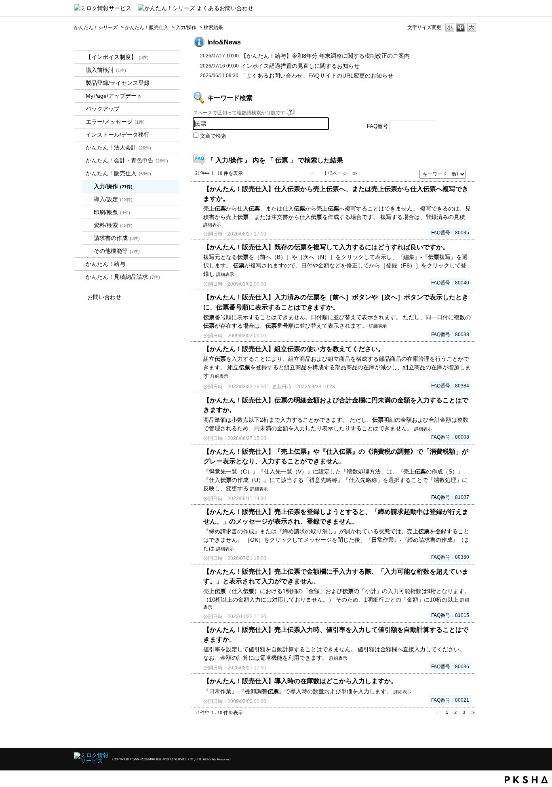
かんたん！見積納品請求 (123, 277)
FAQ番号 (377, 126)
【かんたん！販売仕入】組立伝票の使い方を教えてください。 (293, 348)
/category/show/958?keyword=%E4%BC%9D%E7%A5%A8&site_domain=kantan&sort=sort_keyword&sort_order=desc (80, 160)
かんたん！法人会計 (118, 147)
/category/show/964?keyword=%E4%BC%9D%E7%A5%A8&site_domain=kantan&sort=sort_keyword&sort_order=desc (80, 173)
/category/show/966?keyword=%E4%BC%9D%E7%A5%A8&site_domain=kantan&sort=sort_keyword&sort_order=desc (80, 264)
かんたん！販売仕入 (147, 27)
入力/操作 (186, 27)
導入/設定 (113, 199)
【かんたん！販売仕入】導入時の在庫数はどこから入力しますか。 (300, 680)
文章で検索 (213, 136)
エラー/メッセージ (115, 121)
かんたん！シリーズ (96, 27)
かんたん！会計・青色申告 (127, 160)
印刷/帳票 (112, 212)
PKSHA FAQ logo (526, 779)
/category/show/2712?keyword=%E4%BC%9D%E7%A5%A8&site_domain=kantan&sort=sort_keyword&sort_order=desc (80, 147)
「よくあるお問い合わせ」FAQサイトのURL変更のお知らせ (316, 75)
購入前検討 (106, 70)
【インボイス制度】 (117, 57)
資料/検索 (113, 225)
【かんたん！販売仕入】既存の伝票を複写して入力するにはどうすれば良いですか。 (326, 246)
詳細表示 (212, 224)
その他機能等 (117, 251)
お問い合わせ (104, 297)
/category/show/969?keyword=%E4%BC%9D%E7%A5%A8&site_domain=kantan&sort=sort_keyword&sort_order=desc (80, 277)
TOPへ (458, 735)
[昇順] (472, 172)
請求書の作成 (117, 238)
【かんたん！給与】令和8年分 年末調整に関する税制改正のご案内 (325, 56)
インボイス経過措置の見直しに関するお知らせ (300, 66)
